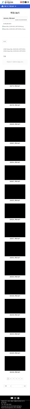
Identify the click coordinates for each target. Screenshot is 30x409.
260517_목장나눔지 (15, 238)
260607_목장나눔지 (15, 181)
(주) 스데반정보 (17, 407)
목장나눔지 (11, 6)
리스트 (4, 41)
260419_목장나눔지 (15, 315)
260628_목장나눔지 (15, 124)
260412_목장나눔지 (15, 334)
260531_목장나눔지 (15, 200)
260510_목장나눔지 (15, 257)
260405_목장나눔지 (15, 353)
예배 (5, 6)
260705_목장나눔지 (15, 105)
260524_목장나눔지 (15, 219)
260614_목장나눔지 (15, 162)
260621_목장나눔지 (15, 143)
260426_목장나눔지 (15, 295)
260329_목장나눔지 (15, 372)
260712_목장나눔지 (15, 86)
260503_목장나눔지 (15, 276)
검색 (25, 386)
